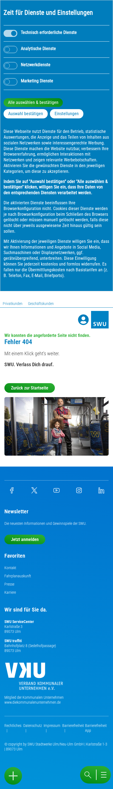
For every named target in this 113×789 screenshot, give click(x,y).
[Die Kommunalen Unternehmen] (34, 678)
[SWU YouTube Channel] (56, 492)
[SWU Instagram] (79, 492)
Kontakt (10, 568)
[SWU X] (34, 492)
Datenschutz (32, 725)
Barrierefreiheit (73, 725)
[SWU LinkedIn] (101, 492)
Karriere (10, 592)
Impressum (52, 725)
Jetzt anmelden (25, 539)
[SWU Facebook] (12, 492)
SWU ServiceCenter (19, 621)
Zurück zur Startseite (29, 388)
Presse (9, 584)
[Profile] (83, 319)
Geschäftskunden (41, 303)
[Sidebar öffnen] (13, 776)
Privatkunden (12, 303)
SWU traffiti (13, 641)
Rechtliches (12, 725)
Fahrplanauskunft (17, 576)
